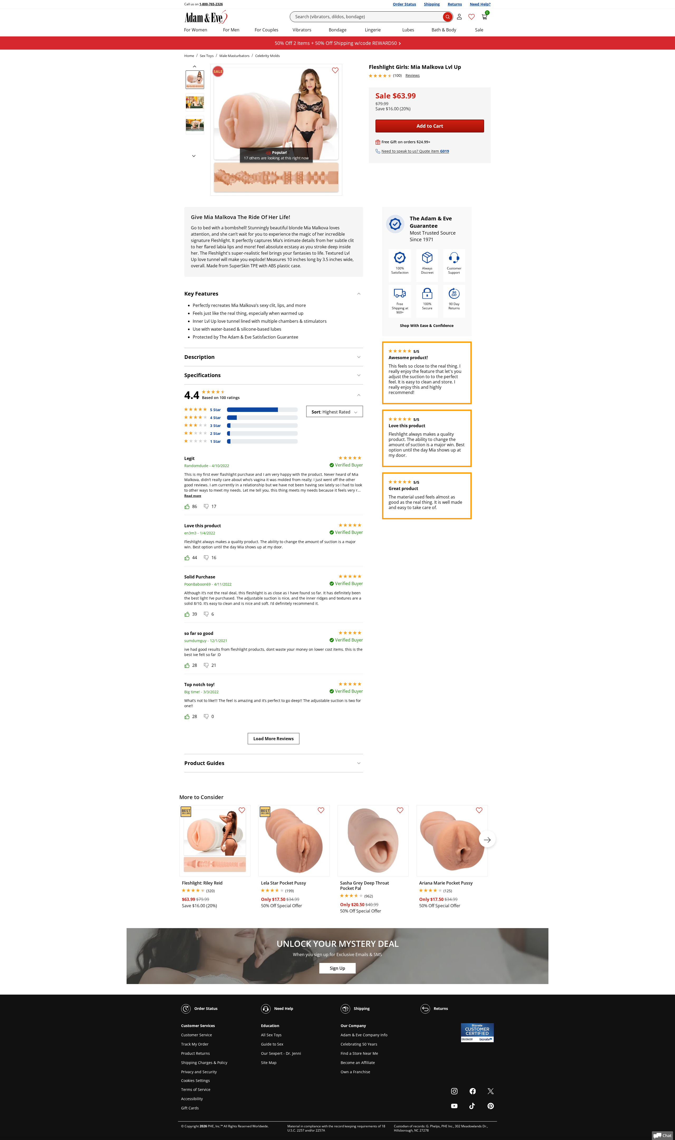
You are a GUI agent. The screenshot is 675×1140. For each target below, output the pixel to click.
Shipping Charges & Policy (204, 1062)
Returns (455, 4)
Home (189, 55)
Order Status (404, 4)
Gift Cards (190, 1107)
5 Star (215, 409)
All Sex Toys (271, 1034)
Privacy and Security (199, 1071)
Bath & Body (444, 30)
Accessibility (192, 1098)
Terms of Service (195, 1089)
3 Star (215, 425)
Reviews (413, 75)
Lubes (408, 30)
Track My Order (195, 1044)
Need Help (283, 1008)
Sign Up (337, 968)
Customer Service (196, 1034)
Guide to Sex (272, 1044)
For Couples (266, 30)
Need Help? (480, 4)
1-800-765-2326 (211, 4)
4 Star (215, 417)
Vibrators (302, 30)
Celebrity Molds (267, 55)
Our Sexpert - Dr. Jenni (281, 1053)
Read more (192, 495)
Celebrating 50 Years (359, 1044)
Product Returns (195, 1053)
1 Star (215, 441)
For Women (195, 30)
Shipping (432, 4)
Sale (479, 30)
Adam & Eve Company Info (364, 1034)
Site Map (269, 1062)
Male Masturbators (234, 55)
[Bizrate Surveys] (486, 1039)
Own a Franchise (355, 1071)
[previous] (196, 66)
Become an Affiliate (358, 1062)
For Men (231, 30)
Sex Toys (207, 55)
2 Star (215, 433)
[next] (192, 156)
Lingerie (373, 30)
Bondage (337, 30)
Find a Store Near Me (359, 1053)
